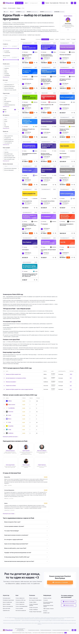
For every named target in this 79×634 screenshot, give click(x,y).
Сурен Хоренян (25, 450)
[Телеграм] (75, 630)
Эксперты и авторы (47, 598)
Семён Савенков (42, 464)
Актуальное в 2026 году (20, 600)
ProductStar (10, 426)
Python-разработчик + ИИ (47, 104)
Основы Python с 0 (64, 177)
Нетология (10, 411)
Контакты (45, 610)
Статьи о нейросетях (20, 598)
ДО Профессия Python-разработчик (65, 79)
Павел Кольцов (26, 464)
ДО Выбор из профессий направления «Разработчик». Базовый (29, 225)
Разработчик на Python (27, 79)
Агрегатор (6, 595)
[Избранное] (72, 3)
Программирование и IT (27, 67)
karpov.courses (11, 404)
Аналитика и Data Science (64, 141)
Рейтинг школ (62, 2)
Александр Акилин (10, 464)
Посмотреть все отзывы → (9, 513)
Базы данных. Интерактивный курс (48, 250)
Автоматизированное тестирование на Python (47, 55)
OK (65, 632)
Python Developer (45, 129)
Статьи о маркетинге (20, 604)
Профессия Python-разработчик (27, 105)
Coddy (9, 429)
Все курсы (20, 2)
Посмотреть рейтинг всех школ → (11, 436)
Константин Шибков (41, 450)
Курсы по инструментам (8, 606)
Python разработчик (27, 201)
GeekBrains (10, 433)
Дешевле (52, 39)
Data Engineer (25, 249)
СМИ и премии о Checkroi (48, 608)
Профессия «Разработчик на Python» (28, 129)
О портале (45, 600)
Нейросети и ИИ (45, 93)
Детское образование (27, 141)
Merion (9, 418)
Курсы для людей (6, 608)
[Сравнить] (36, 62)
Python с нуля (25, 177)
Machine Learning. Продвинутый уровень (46, 154)
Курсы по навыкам (6, 604)
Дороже (57, 39)
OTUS (9, 422)
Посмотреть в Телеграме (61, 582)
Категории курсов (6, 598)
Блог (67, 2)
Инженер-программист (65, 54)
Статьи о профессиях (20, 602)
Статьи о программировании (21, 606)
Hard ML (62, 249)
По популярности (45, 39)
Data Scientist (63, 153)
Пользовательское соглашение (33, 630)
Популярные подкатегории (8, 600)
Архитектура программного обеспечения (66, 224)
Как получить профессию (21, 610)
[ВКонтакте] (73, 630)
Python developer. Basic (46, 177)
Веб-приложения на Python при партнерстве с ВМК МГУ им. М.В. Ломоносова (29, 275)
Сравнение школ (6, 610)
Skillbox (10, 400)
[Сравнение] (75, 3)
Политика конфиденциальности (45, 630)
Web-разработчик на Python (47, 201)
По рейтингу (62, 39)
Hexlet (9, 415)
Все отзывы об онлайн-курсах (35, 600)
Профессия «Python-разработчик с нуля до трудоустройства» (46, 80)
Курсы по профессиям (7, 602)
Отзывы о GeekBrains (33, 609)
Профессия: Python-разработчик (64, 129)
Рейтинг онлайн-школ (33, 598)
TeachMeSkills (11, 408)
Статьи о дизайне (19, 608)
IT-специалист (44, 224)
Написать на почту (69, 605)
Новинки (47, 2)
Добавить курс (46, 612)
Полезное (32, 595)
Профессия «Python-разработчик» (27, 55)
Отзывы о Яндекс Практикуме (35, 611)
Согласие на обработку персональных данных (60, 630)
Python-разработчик (65, 104)
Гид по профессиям (54, 2)
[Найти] (43, 3)
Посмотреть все (6, 77)
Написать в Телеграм (69, 601)
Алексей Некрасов (10, 450)
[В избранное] (34, 62)
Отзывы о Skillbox (32, 602)
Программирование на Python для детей (29, 154)
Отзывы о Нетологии (33, 607)
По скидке (73, 39)
